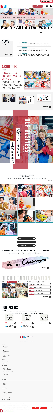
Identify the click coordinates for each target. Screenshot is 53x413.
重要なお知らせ (5, 356)
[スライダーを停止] (41, 32)
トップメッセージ (5, 346)
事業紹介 (19, 238)
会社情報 (3, 344)
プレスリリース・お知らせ (6, 355)
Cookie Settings (35, 407)
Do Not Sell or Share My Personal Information (9, 411)
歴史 (3, 350)
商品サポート (5, 383)
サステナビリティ (4, 365)
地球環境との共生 (5, 368)
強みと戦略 (3, 359)
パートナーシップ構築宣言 (6, 399)
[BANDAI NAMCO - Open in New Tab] (29, 337)
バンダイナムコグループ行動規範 (7, 392)
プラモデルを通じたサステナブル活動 (8, 371)
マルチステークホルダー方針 (6, 397)
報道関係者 (4, 384)
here (7, 404)
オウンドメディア (4, 379)
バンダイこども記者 (5, 374)
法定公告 (4, 352)
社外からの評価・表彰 (6, 351)
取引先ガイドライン (5, 393)
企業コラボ (4, 385)
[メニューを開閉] (51, 6)
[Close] (51, 407)
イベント (19, 242)
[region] (26, 407)
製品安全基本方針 (4, 388)
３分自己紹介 (5, 347)
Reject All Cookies (43, 407)
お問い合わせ (4, 381)
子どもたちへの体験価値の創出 (7, 369)
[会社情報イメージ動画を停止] (36, 79)
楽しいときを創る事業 (5, 361)
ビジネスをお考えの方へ (22, 245)
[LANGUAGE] (47, 6)
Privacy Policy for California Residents (8, 410)
